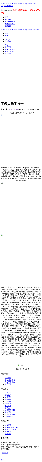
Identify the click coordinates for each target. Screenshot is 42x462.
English (7, 39)
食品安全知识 (14, 109)
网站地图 (5, 453)
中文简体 (8, 41)
